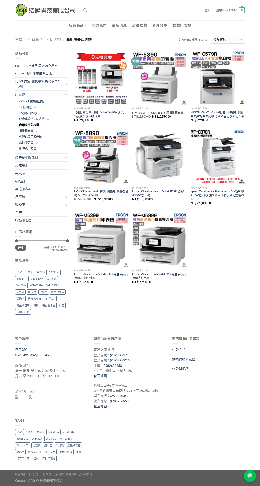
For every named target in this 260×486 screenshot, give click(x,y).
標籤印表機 (23, 189)
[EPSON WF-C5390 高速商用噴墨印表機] (159, 78)
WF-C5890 (52, 285)
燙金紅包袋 (23, 305)
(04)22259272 (120, 360)
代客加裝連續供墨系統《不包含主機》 (38, 84)
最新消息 (119, 25)
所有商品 (76, 25)
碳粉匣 (20, 205)
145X (29, 272)
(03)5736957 (119, 401)
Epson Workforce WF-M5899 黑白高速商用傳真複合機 (159, 276)
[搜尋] (85, 10)
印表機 (55, 39)
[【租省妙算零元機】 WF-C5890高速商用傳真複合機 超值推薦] (101, 78)
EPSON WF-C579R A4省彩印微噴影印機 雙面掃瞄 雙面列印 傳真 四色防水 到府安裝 (217, 114)
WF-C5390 (36, 285)
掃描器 (20, 181)
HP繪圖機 (25, 107)
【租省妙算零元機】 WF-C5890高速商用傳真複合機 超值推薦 (100, 114)
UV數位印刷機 (28, 113)
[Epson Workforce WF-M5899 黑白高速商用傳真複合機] (159, 240)
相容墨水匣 (48, 305)
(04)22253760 (120, 355)
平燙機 (44, 292)
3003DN (40, 272)
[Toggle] (66, 84)
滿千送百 (50, 298)
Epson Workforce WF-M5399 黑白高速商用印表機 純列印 (101, 276)
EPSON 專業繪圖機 (31, 101)
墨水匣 (20, 173)
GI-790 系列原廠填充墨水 (33, 74)
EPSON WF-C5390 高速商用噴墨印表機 (157, 112)
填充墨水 (21, 165)
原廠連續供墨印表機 (32, 119)
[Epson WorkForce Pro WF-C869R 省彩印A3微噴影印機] (159, 157)
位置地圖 (100, 376)
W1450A (52, 278)
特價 (36, 305)
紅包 (61, 305)
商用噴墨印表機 (29, 125)
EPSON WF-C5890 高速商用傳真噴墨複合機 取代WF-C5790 (101, 193)
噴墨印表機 (26, 130)
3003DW (54, 272)
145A (19, 272)
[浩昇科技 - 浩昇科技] (46, 10)
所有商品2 (36, 39)
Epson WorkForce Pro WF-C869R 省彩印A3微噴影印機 (159, 193)
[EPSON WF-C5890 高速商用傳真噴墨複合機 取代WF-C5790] (101, 157)
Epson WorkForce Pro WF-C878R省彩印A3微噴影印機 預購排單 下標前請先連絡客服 (217, 194)
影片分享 (159, 25)
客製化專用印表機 (30, 136)
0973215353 (119, 395)
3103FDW (37, 278)
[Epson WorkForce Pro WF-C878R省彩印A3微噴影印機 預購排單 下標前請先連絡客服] (218, 157)
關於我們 (99, 25)
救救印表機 (181, 25)
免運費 (20, 292)
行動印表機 (23, 220)
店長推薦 (139, 25)
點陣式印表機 (27, 148)
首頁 (19, 39)
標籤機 (20, 197)
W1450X (21, 285)
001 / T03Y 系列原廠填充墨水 (36, 66)
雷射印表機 (26, 142)
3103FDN (21, 278)
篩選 (20, 247)
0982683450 (113, 365)
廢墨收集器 (57, 292)
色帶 (18, 213)
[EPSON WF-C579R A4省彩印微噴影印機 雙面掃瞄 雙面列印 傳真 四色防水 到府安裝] (218, 78)
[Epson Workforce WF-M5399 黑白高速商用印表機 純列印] (101, 240)
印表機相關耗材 (26, 157)
